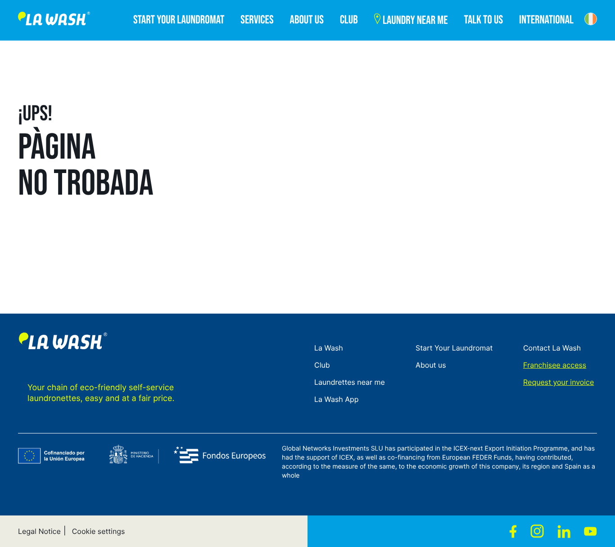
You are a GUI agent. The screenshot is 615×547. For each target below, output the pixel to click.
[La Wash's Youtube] (590, 531)
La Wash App (336, 399)
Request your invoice (558, 382)
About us (431, 364)
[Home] (54, 20)
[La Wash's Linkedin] (563, 531)
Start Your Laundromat (454, 347)
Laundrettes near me (349, 382)
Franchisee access (554, 364)
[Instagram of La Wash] (537, 531)
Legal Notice (39, 531)
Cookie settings (98, 531)
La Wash (328, 347)
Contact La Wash (552, 347)
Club (322, 364)
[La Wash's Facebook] (513, 531)
